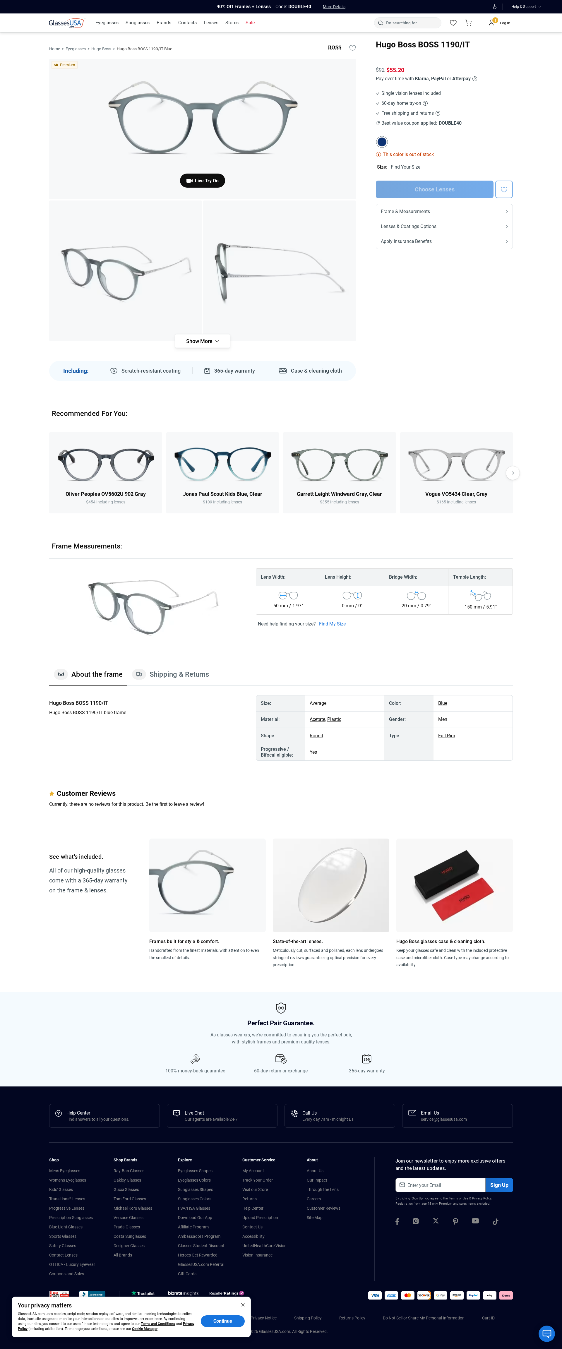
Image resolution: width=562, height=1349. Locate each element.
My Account (253, 1170)
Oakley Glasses (127, 1180)
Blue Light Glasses (66, 1227)
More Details (334, 6)
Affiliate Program (193, 1227)
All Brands (123, 1255)
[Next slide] (513, 473)
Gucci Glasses (126, 1189)
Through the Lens (323, 1189)
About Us (315, 1170)
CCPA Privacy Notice (258, 1318)
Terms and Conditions (158, 1324)
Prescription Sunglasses (71, 1217)
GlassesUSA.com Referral (201, 1264)
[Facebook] (397, 1222)
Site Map (315, 1217)
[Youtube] (475, 1222)
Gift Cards (187, 1273)
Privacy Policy (481, 1198)
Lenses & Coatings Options (408, 226)
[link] (67, 23)
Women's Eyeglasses (67, 1180)
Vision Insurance (257, 1255)
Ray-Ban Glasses (129, 1170)
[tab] (88, 677)
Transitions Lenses (67, 1199)
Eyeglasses (76, 49)
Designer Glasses (129, 1245)
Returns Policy (352, 1318)
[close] (243, 1304)
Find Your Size (405, 167)
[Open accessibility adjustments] (495, 6)
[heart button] (504, 189)
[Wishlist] (453, 22)
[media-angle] (125, 270)
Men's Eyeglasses (64, 1170)
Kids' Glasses (61, 1189)
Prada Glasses (127, 1227)
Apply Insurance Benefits (406, 241)
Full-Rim (446, 735)
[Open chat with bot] (547, 1334)
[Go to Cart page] (468, 22)
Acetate (317, 719)
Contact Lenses (63, 1255)
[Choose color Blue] (382, 142)
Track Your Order (257, 1180)
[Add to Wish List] (352, 47)
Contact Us (252, 1227)
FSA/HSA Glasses (194, 1208)
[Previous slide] (49, 473)
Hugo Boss (101, 49)
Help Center (252, 1208)
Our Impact (317, 1180)
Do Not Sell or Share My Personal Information (424, 1318)
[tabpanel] (281, 728)
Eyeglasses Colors (194, 1180)
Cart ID (488, 1318)
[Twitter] (436, 1222)
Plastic (334, 719)
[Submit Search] (380, 22)
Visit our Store (255, 1189)
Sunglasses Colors (194, 1199)
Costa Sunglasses (130, 1236)
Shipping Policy (308, 1318)
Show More (199, 341)
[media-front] (202, 129)
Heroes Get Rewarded (197, 1255)
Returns (249, 1199)
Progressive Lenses (66, 1208)
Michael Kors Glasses (133, 1208)
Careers (314, 1199)
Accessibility (253, 1236)
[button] (59, 1296)
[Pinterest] (455, 1222)
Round (316, 735)
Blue (442, 703)
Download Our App (195, 1217)
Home (54, 49)
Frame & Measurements (405, 211)
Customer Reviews (323, 1208)
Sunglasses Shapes (195, 1189)
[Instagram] (416, 1222)
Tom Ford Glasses (130, 1199)
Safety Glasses (62, 1245)
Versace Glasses (128, 1217)
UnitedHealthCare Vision (264, 1245)
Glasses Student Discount (201, 1245)
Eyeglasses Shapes (195, 1170)
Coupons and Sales (66, 1273)
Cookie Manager (144, 1329)
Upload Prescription (260, 1217)
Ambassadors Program (199, 1236)
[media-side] (279, 270)
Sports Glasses (62, 1236)
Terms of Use (458, 1198)
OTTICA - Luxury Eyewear (72, 1264)
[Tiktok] (495, 1222)
